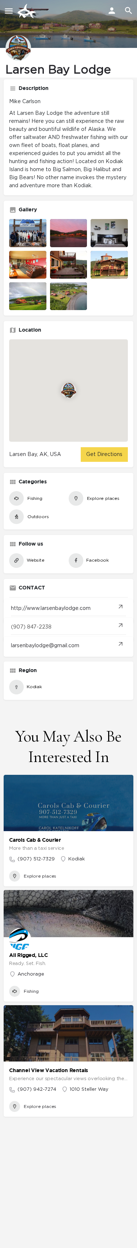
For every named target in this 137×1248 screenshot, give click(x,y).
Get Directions (104, 454)
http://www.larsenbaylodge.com (51, 608)
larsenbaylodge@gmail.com (45, 645)
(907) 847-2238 (31, 627)
